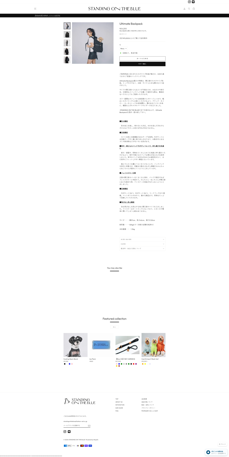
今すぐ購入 (142, 64)
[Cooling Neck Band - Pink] (72, 364)
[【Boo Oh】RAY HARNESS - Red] (133, 364)
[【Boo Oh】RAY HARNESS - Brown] (119, 366)
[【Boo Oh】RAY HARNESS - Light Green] (121, 364)
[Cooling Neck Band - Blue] (69, 364)
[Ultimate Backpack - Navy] (67, 306)
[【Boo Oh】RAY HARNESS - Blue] (119, 364)
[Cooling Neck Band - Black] (65, 364)
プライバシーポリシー (148, 408)
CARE (123, 244)
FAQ (116, 411)
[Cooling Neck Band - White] (67, 364)
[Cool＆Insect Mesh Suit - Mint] (147, 364)
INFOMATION (119, 405)
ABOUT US (118, 402)
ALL (114, 327)
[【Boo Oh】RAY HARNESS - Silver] (124, 364)
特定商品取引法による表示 (150, 411)
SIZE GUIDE (126, 239)
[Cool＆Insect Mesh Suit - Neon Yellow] (145, 364)
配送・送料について (148, 405)
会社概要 (144, 399)
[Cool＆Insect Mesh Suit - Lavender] (150, 364)
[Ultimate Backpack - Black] (65, 306)
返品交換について (147, 402)
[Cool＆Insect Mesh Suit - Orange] (143, 364)
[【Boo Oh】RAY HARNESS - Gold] (117, 366)
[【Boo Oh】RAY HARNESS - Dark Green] (129, 364)
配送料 (125, 31)
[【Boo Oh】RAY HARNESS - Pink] (117, 364)
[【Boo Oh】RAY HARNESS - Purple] (136, 364)
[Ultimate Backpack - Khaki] (69, 306)
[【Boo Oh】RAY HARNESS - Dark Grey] (126, 364)
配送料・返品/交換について (131, 248)
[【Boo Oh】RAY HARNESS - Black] (131, 364)
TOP (116, 399)
